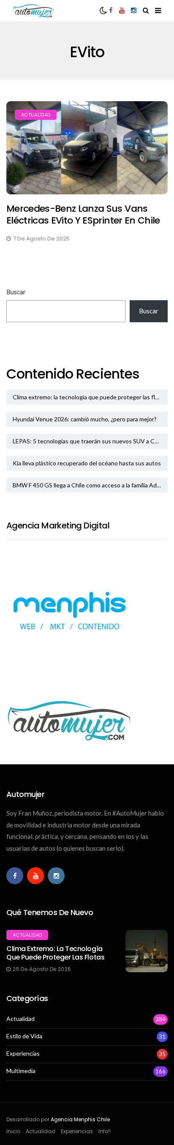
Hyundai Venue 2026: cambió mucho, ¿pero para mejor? (85, 419)
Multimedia (20, 1071)
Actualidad (35, 114)
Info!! (104, 1131)
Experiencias (23, 1053)
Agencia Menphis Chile (80, 1119)
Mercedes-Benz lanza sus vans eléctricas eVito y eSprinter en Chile (83, 214)
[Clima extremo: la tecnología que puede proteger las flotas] (146, 951)
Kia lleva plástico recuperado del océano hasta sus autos (87, 463)
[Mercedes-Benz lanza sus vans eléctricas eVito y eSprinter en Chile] (87, 147)
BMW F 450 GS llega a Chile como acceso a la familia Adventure (90, 485)
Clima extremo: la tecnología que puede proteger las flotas (90, 397)
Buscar (16, 292)
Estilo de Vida (24, 1036)
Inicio (13, 1131)
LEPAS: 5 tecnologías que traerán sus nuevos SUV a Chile (88, 441)
